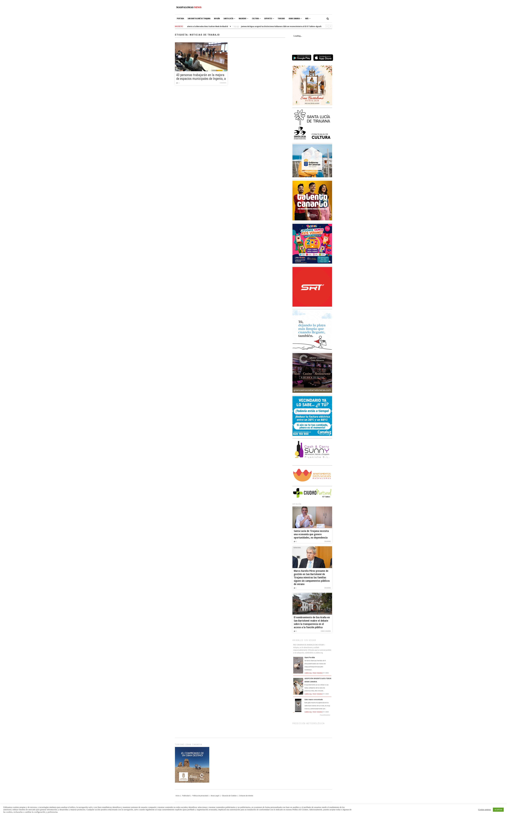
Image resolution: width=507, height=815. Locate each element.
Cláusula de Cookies (229, 796)
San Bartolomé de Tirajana (199, 18)
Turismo (281, 18)
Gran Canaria (294, 18)
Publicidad (186, 796)
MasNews (242, 18)
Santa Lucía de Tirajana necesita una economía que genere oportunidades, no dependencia (311, 534)
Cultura (255, 18)
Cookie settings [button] (484, 810)
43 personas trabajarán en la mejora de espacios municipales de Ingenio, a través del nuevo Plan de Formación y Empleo (201, 77)
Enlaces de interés (246, 796)
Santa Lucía (228, 18)
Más (307, 18)
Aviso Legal (215, 796)
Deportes (268, 18)
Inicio (178, 796)
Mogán (217, 18)
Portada (180, 18)
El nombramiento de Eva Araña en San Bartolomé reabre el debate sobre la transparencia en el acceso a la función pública (312, 622)
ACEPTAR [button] (498, 810)
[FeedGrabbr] (312, 715)
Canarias (223, 83)
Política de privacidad (200, 796)
